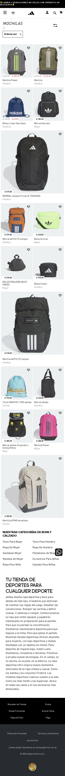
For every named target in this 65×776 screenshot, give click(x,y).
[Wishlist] (13, 13)
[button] (55, 13)
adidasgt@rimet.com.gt (46, 748)
